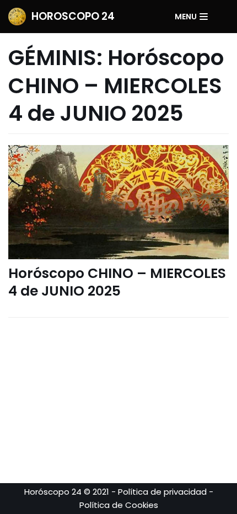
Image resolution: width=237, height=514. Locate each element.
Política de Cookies (118, 505)
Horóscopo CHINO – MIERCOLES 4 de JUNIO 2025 (117, 282)
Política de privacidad (162, 491)
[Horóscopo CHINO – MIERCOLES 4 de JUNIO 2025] (118, 202)
